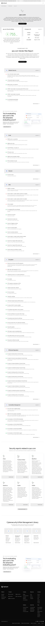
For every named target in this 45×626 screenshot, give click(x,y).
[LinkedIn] (37, 621)
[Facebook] (38, 621)
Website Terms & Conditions (16, 623)
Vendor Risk (11, 594)
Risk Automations (12, 598)
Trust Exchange (19, 596)
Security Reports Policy (7, 580)
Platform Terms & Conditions (25, 623)
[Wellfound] (41, 621)
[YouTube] (43, 621)
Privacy (42, 623)
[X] (35, 621)
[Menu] (43, 3)
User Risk (11, 596)
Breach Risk (18, 594)
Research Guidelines (33, 623)
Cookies (39, 623)
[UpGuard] (4, 3)
